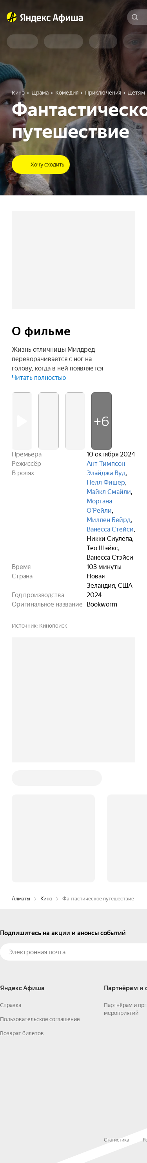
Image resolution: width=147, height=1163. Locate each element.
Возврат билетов (22, 1033)
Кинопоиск (53, 626)
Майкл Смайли (109, 492)
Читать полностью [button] (39, 377)
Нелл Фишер (106, 482)
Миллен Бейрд (109, 520)
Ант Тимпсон (106, 463)
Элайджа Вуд (106, 473)
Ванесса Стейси (110, 529)
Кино (46, 899)
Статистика (116, 1140)
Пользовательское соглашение (40, 1019)
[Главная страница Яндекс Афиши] (12, 17)
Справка (10, 1005)
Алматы (21, 899)
